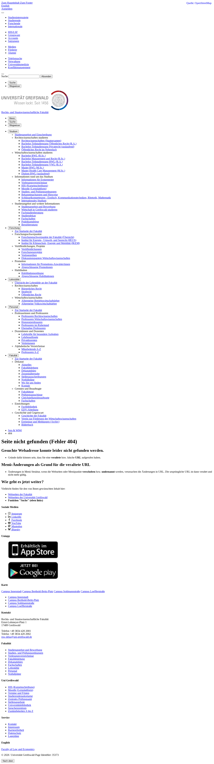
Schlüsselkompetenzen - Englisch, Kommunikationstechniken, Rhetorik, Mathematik (66, 197)
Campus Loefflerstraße (20, 606)
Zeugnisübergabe (30, 373)
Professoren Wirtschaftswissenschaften (41, 319)
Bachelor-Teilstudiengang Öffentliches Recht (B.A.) (48, 143)
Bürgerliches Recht (31, 288)
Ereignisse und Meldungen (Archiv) (40, 421)
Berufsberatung (29, 224)
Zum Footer (26, 2)
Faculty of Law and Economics (17, 749)
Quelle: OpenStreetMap (198, 3)
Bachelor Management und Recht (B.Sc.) (43, 158)
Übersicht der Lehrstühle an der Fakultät (36, 282)
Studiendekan (28, 215)
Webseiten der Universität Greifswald (27, 497)
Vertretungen (28, 343)
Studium (13, 131)
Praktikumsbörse (30, 221)
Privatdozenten (29, 340)
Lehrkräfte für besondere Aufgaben (40, 334)
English (5, 5)
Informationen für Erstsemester (37, 179)
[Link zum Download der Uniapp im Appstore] (33, 557)
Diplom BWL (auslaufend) (35, 173)
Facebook (16, 520)
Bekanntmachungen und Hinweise (39, 194)
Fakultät (13, 355)
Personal (13, 307)
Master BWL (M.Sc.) (32, 167)
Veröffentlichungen (31, 249)
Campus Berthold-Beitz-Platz (23, 600)
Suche (4, 76)
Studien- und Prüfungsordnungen (39, 191)
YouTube (16, 523)
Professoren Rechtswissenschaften (39, 316)
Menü (12, 118)
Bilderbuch (27, 424)
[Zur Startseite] (34, 109)
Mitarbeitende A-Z (31, 349)
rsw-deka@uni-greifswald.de (16, 636)
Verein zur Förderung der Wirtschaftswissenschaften (48, 418)
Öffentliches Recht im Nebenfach (39, 149)
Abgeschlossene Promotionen (37, 267)
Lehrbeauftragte (29, 337)
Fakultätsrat (27, 391)
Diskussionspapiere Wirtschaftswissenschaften (45, 258)
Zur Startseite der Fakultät (28, 231)
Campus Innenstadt (18, 597)
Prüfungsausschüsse (31, 394)
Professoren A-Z (30, 352)
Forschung (14, 228)
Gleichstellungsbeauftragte (35, 397)
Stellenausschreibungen (33, 376)
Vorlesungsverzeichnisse (34, 182)
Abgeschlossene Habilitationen (37, 276)
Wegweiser (14, 125)
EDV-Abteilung (29, 409)
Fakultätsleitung (29, 367)
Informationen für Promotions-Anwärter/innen (45, 264)
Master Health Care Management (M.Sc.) (43, 170)
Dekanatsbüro (28, 370)
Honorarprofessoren (31, 322)
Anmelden (6, 8)
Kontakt (25, 385)
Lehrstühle (14, 279)
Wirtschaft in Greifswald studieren (39, 209)
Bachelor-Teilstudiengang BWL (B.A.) (42, 161)
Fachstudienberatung (32, 212)
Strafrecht (26, 291)
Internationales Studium (33, 200)
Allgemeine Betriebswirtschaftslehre (40, 300)
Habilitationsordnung (32, 273)
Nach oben (8, 761)
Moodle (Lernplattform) (33, 188)
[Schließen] (2, 12)
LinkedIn (16, 516)
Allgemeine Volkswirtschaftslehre (39, 303)
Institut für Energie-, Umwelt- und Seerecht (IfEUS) (48, 240)
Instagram (16, 513)
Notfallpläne (27, 379)
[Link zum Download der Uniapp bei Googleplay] (33, 578)
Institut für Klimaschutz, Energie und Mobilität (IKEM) (50, 243)
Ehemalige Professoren (33, 328)
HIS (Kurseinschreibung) (34, 185)
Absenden (46, 76)
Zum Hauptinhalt (10, 2)
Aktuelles (26, 364)
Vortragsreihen (29, 255)
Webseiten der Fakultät (20, 494)
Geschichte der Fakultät (33, 415)
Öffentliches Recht (31, 294)
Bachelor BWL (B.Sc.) (33, 155)
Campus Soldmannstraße (21, 603)
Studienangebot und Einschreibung (33, 134)
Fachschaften (28, 218)
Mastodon (16, 526)
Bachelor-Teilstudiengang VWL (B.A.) (42, 164)
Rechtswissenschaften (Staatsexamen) (41, 140)
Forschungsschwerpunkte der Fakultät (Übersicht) (47, 237)
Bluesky (15, 529)
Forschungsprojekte (31, 252)
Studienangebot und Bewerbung (38, 206)
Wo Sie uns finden (31, 382)
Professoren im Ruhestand (35, 325)
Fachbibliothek (29, 406)
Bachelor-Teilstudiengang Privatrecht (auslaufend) (47, 146)
